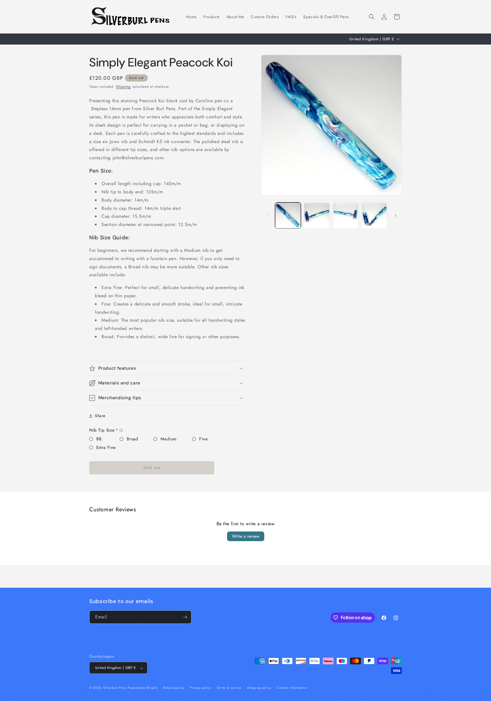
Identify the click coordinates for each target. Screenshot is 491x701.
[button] (371, 17)
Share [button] (100, 415)
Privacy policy (200, 687)
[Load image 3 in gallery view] (346, 215)
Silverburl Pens (114, 688)
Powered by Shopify (143, 688)
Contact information (292, 687)
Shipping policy (259, 687)
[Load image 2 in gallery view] (317, 215)
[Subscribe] (185, 617)
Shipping (123, 86)
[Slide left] (267, 215)
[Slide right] (395, 215)
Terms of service (229, 687)
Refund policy (173, 687)
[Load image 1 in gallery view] (288, 215)
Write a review (245, 536)
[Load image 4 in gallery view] (374, 215)
